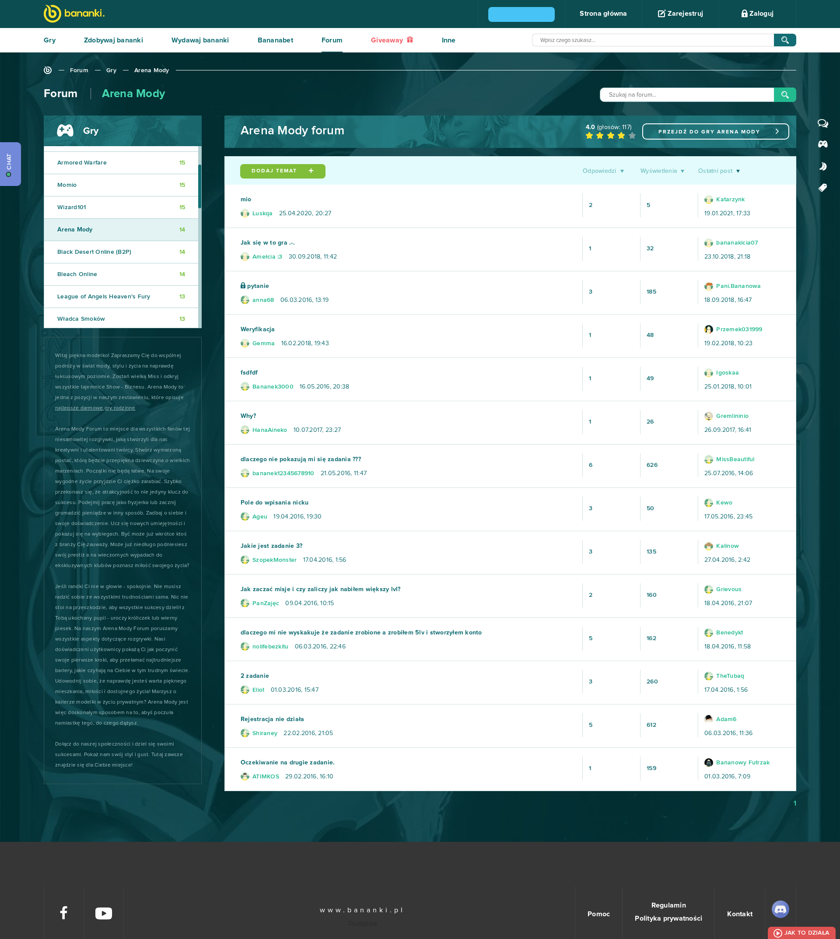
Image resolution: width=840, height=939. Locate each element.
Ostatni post (715, 171)
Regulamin (668, 905)
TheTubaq (729, 676)
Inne (449, 40)
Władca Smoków (121, 319)
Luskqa (262, 213)
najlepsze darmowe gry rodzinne (95, 408)
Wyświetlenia (658, 171)
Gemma (263, 343)
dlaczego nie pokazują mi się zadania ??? (301, 459)
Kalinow (726, 546)
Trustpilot (363, 923)
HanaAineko (269, 430)
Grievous (728, 589)
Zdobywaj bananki (113, 40)
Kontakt (739, 914)
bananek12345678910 (283, 473)
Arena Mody (151, 70)
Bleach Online (121, 274)
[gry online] (74, 15)
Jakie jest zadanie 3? (271, 546)
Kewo (723, 503)
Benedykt (728, 633)
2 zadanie (255, 676)
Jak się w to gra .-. (268, 243)
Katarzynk (729, 199)
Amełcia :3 (267, 257)
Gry (50, 40)
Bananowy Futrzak (742, 763)
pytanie (257, 286)
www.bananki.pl (362, 910)
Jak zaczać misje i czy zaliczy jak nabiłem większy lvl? (321, 589)
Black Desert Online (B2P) (121, 252)
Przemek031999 (738, 329)
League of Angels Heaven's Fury (121, 297)
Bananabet (275, 40)
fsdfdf (249, 373)
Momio (121, 185)
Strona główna (603, 13)
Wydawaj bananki (200, 40)
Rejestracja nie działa (272, 719)
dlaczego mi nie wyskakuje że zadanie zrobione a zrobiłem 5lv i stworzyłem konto (361, 633)
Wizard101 (121, 207)
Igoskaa (726, 373)
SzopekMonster (274, 560)
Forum (332, 40)
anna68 (262, 300)
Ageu (259, 517)
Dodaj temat (275, 171)
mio (246, 199)
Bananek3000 (272, 387)
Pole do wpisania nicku (275, 503)
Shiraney (264, 733)
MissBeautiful (734, 459)
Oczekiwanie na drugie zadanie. (288, 763)
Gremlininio (731, 416)
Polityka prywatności (668, 918)
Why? (248, 416)
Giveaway (388, 40)
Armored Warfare (121, 163)
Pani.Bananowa (737, 286)
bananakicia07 (736, 243)
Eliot (258, 690)
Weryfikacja (258, 329)
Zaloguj (761, 13)
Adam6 (725, 719)
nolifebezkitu (270, 647)
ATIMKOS (265, 777)
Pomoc (599, 914)
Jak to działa (806, 933)
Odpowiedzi (599, 171)
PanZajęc (265, 603)
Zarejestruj (684, 13)
